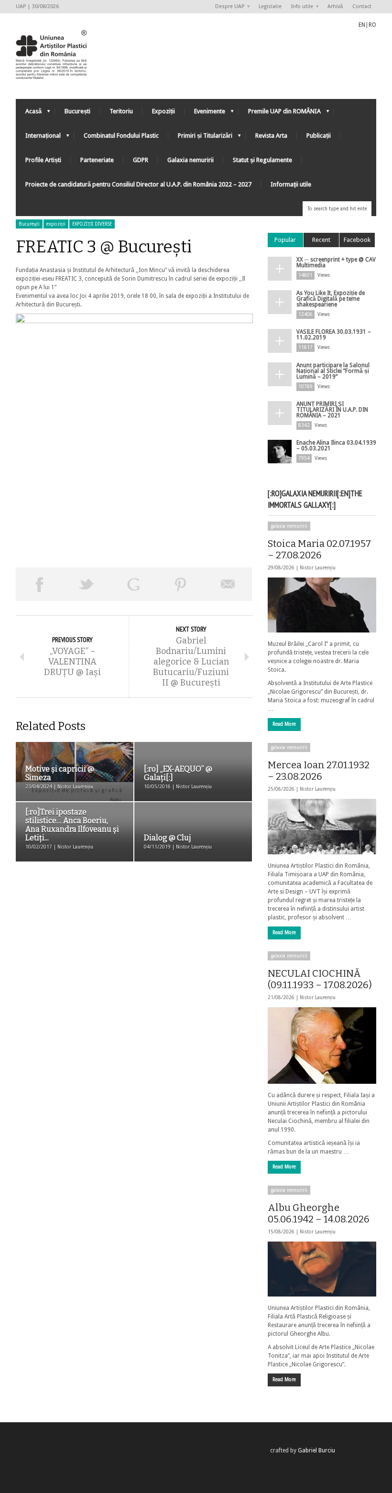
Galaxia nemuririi (190, 159)
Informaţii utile (291, 184)
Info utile (299, 7)
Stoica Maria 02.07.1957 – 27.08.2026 (319, 549)
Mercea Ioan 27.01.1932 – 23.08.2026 (319, 770)
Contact (361, 6)
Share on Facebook (39, 584)
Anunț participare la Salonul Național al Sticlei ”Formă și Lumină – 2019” (333, 371)
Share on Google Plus (133, 584)
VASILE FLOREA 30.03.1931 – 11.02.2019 (333, 334)
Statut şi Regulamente (262, 159)
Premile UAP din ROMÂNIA (280, 114)
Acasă (29, 114)
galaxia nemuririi (289, 526)
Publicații (318, 135)
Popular (285, 239)
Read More (284, 724)
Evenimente (205, 114)
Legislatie (270, 6)
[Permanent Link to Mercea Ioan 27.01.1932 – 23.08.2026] (322, 826)
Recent (321, 239)
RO (372, 25)
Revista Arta (271, 135)
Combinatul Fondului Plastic (121, 135)
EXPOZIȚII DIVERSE (92, 224)
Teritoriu (121, 111)
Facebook (357, 239)
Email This (228, 584)
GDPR (140, 159)
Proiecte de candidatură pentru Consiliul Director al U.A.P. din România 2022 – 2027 (138, 184)
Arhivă (335, 6)
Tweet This (86, 584)
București (77, 111)
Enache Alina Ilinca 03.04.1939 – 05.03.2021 (336, 445)
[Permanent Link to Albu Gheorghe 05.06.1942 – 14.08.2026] (322, 1269)
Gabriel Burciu (316, 1450)
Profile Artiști (43, 159)
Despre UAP (227, 7)
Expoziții (163, 111)
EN (362, 25)
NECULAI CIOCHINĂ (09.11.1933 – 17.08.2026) (320, 979)
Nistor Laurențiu (318, 567)
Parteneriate (97, 159)
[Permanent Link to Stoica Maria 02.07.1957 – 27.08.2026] (322, 605)
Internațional (38, 138)
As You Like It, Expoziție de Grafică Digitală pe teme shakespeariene (330, 299)
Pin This (181, 584)
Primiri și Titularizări (200, 138)
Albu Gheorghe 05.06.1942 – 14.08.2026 (319, 1213)
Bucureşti (29, 224)
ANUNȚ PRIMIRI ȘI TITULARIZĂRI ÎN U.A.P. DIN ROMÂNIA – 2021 (332, 410)
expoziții (55, 224)
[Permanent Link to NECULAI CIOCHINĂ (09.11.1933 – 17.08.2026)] (322, 1045)
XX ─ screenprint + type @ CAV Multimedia (336, 262)
